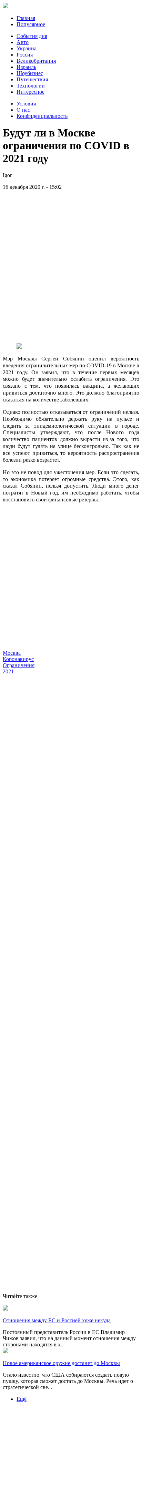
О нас (23, 110)
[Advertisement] (71, 267)
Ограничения (18, 665)
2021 (8, 671)
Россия (25, 55)
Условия (26, 103)
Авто (23, 42)
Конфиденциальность (42, 116)
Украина (27, 48)
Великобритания (36, 61)
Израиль (26, 67)
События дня (32, 36)
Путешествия (32, 79)
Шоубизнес (30, 73)
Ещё (22, 1399)
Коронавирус (18, 659)
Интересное (30, 92)
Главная (26, 18)
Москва (12, 653)
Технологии (31, 86)
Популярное (31, 24)
